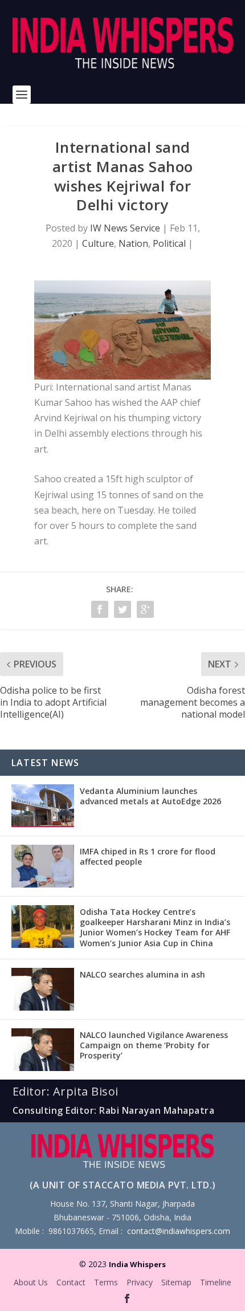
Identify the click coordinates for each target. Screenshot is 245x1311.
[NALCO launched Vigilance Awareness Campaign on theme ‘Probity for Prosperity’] (42, 1049)
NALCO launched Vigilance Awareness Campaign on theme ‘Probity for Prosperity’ (154, 1045)
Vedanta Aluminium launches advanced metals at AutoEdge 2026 (150, 796)
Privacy (139, 1282)
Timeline (215, 1282)
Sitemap (176, 1282)
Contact (70, 1282)
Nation (133, 243)
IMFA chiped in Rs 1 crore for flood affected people (147, 856)
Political (169, 243)
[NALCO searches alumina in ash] (42, 989)
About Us (31, 1282)
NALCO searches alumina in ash (142, 974)
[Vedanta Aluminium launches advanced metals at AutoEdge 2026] (42, 805)
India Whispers (137, 1264)
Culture (98, 243)
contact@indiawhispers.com (178, 1231)
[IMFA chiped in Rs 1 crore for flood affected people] (42, 866)
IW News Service (125, 228)
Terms (106, 1282)
